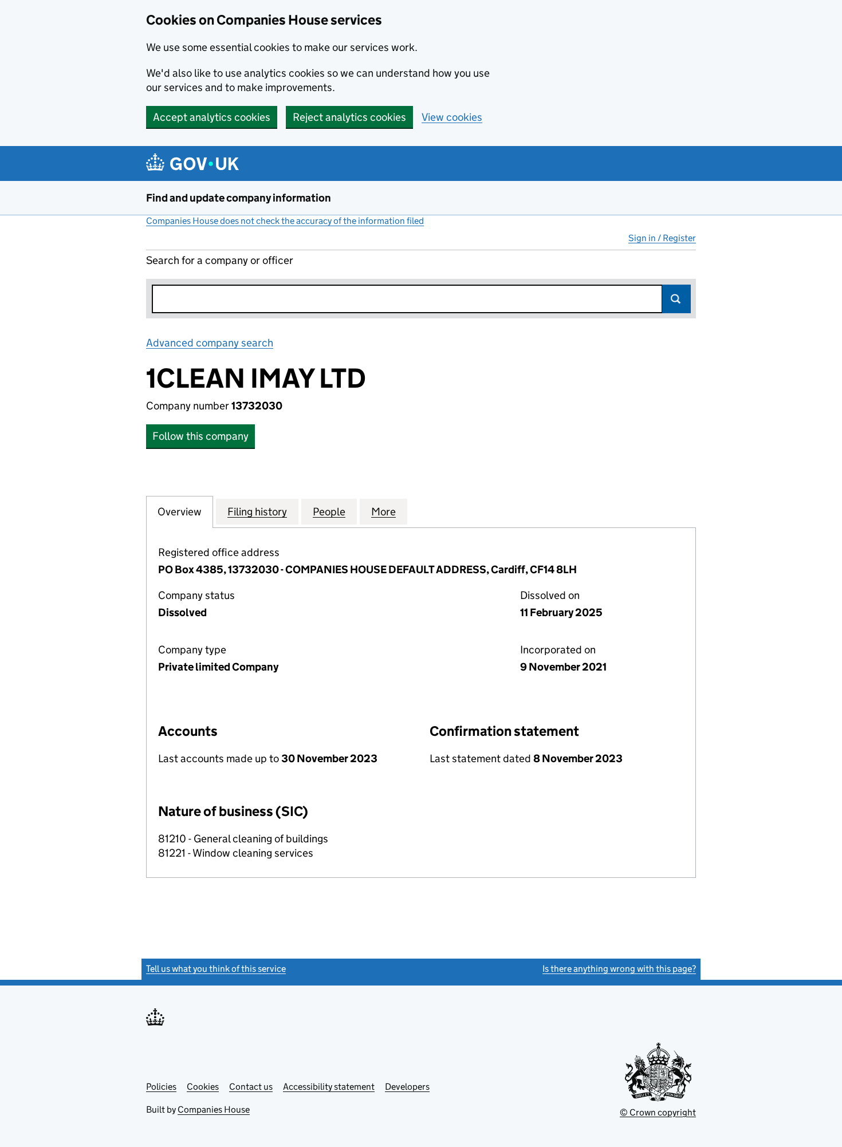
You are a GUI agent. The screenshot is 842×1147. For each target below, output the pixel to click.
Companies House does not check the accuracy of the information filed (285, 220)
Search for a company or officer (219, 260)
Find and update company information (238, 197)
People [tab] (329, 511)
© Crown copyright (658, 1112)
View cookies (452, 117)
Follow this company (200, 436)
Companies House (214, 1109)
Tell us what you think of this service (216, 968)
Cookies (203, 1086)
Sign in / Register (662, 237)
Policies (161, 1086)
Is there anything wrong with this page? (619, 968)
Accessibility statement (329, 1086)
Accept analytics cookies (211, 117)
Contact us (251, 1086)
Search (676, 299)
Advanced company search (209, 342)
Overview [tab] (180, 511)
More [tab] (383, 511)
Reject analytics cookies (349, 117)
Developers (407, 1086)
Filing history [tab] (257, 511)
